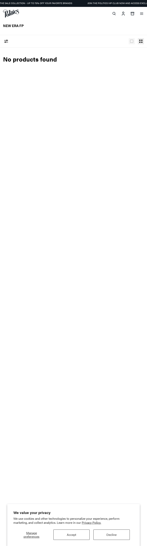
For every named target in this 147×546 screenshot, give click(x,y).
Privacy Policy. (91, 522)
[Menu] (141, 13)
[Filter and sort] (6, 41)
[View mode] (132, 41)
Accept (71, 534)
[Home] (11, 14)
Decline (111, 534)
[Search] (114, 13)
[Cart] (132, 13)
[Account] (123, 13)
